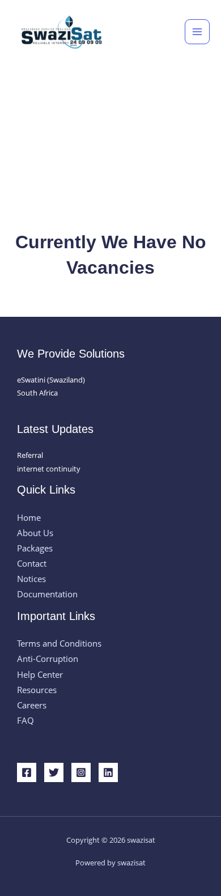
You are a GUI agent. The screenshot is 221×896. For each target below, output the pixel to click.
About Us (35, 532)
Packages (35, 548)
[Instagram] (81, 772)
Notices (31, 578)
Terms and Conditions (59, 643)
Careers (31, 705)
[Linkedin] (108, 772)
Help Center (40, 674)
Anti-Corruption (47, 658)
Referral (30, 455)
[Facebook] (26, 772)
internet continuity (48, 469)
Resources (37, 689)
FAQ (25, 720)
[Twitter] (53, 772)
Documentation (47, 594)
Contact (31, 563)
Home (29, 517)
